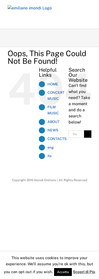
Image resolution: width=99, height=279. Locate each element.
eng (50, 147)
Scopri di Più (84, 272)
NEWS (52, 130)
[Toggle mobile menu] (89, 7)
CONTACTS (57, 139)
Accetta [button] (63, 272)
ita (49, 156)
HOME (52, 84)
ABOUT (53, 122)
